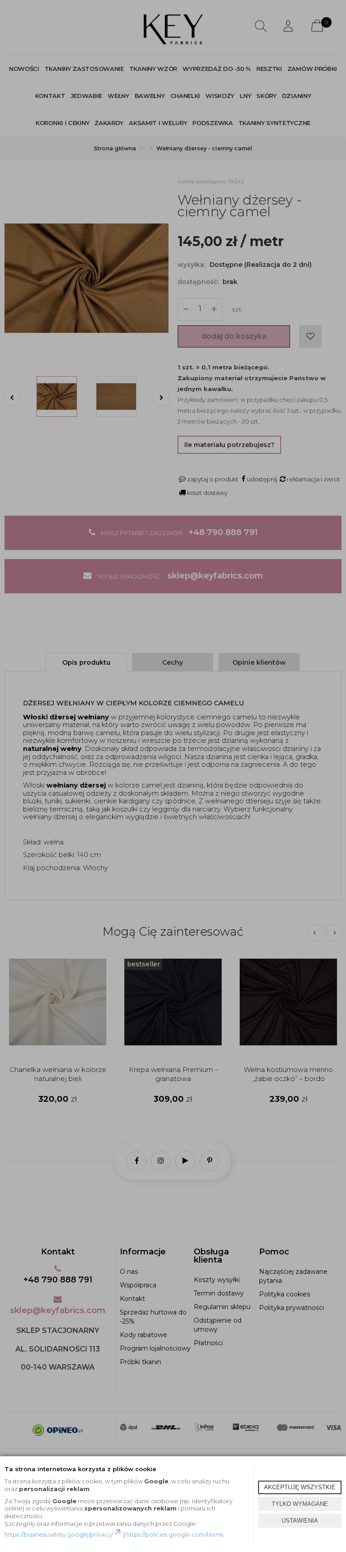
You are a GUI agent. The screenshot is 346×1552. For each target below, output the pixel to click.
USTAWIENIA (300, 1520)
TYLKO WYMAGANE (300, 1504)
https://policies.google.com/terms (174, 1534)
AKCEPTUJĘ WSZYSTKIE (300, 1487)
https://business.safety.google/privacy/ (59, 1534)
